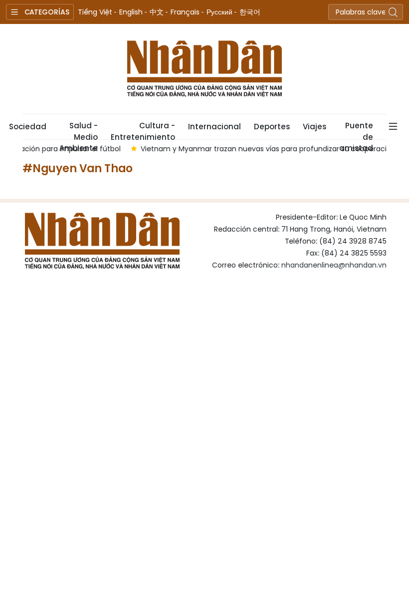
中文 (157, 12)
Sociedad (27, 126)
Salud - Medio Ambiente (78, 129)
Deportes (272, 126)
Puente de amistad (356, 129)
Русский (219, 12)
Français (185, 12)
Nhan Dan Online (204, 69)
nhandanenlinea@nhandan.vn (334, 265)
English (131, 12)
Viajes (314, 126)
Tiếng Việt (95, 12)
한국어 (249, 12)
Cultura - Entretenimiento (143, 129)
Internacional (214, 126)
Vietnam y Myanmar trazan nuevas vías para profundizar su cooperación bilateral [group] (248, 149)
